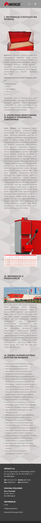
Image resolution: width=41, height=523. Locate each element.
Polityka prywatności (10, 508)
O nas (6, 505)
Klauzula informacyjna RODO (13, 512)
